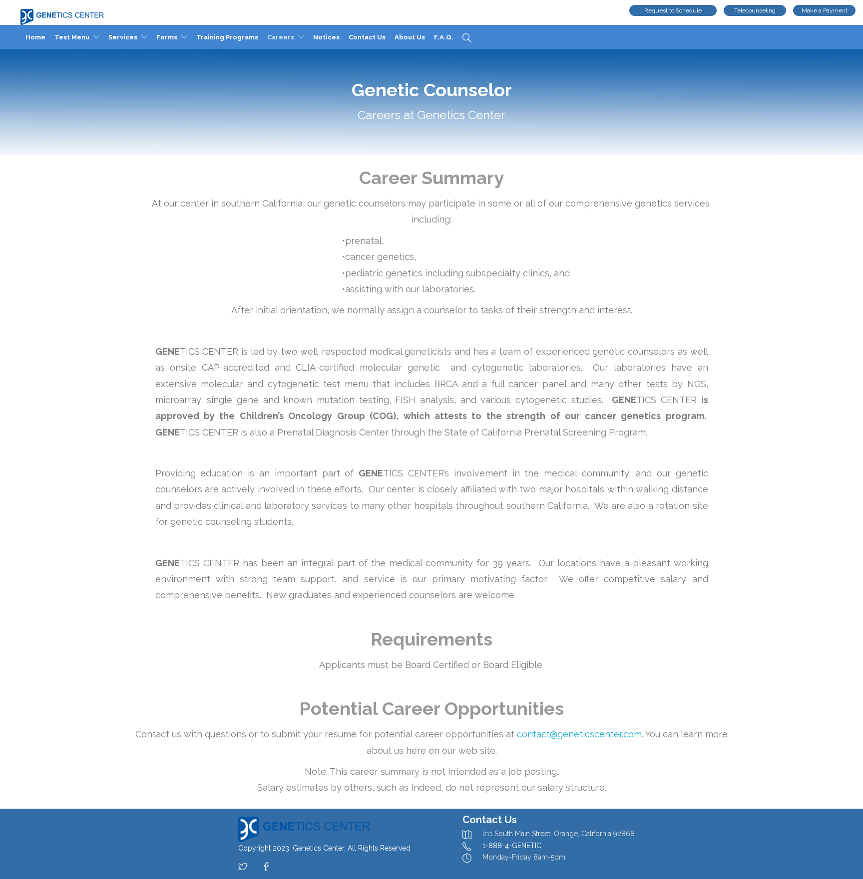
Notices (329, 37)
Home (38, 37)
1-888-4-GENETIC (511, 846)
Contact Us (370, 37)
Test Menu (74, 37)
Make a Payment (825, 10)
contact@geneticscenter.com (579, 734)
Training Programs (230, 37)
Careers (283, 37)
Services (125, 37)
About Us (413, 37)
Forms (169, 37)
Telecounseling (755, 10)
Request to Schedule (673, 10)
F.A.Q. (446, 37)
